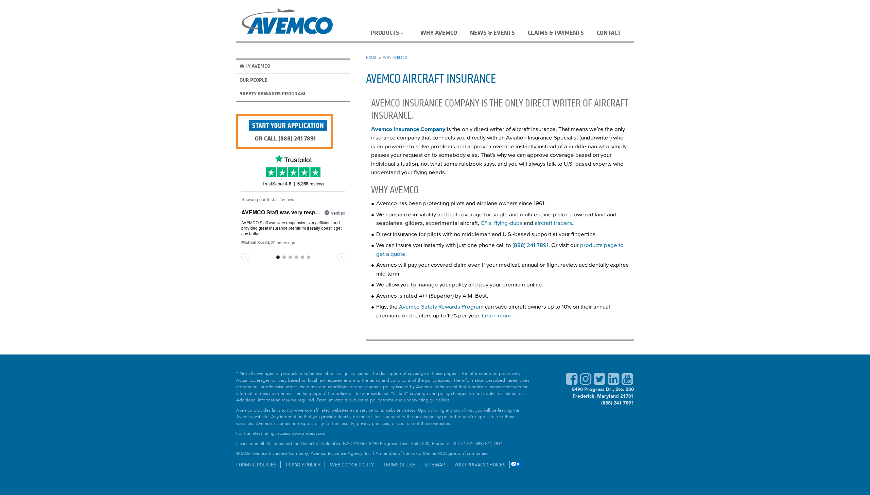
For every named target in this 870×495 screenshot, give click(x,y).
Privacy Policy (303, 464)
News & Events (492, 32)
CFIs (486, 223)
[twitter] (599, 382)
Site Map (434, 464)
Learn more (496, 316)
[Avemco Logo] (287, 22)
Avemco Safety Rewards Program (441, 307)
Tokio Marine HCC (429, 454)
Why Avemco (438, 32)
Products (384, 32)
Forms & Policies (256, 464)
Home (371, 57)
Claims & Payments (556, 32)
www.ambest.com (309, 434)
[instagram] (585, 382)
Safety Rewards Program (272, 93)
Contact (609, 32)
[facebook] (571, 382)
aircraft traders (553, 223)
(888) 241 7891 (530, 245)
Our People (253, 79)
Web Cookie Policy (352, 464)
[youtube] (627, 382)
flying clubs (508, 223)
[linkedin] (613, 382)
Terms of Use (399, 464)
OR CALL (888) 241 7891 (285, 138)
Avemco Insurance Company (408, 129)
